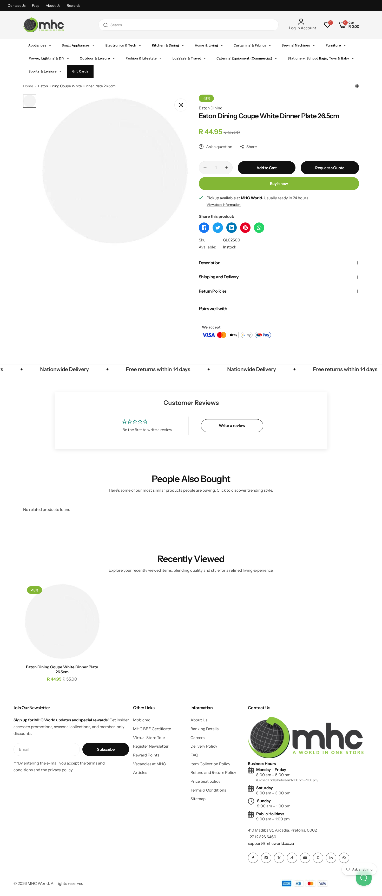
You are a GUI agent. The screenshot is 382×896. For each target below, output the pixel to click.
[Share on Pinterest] (245, 227)
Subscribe (106, 749)
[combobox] (188, 25)
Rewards (73, 5)
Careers (197, 737)
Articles (140, 772)
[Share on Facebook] (204, 227)
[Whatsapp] (344, 858)
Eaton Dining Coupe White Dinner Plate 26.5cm (62, 669)
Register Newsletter (151, 746)
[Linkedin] (331, 858)
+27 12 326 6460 (262, 836)
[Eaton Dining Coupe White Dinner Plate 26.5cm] (62, 621)
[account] (302, 21)
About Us (53, 5)
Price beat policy (205, 781)
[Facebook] (253, 858)
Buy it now (279, 183)
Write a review (232, 425)
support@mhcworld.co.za (271, 843)
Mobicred (141, 719)
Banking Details (204, 728)
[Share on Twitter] (218, 227)
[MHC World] (43, 24)
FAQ (194, 755)
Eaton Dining (210, 108)
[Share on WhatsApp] (259, 227)
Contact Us (16, 5)
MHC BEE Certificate (152, 728)
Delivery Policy (203, 746)
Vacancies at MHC (149, 763)
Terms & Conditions (208, 790)
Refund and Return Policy (213, 772)
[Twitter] (279, 858)
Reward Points (146, 755)
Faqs (35, 5)
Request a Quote (330, 167)
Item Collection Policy (210, 763)
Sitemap (198, 798)
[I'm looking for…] (105, 25)
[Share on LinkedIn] (231, 227)
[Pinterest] (318, 858)
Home (28, 86)
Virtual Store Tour (149, 737)
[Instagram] (266, 858)
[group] (115, 171)
